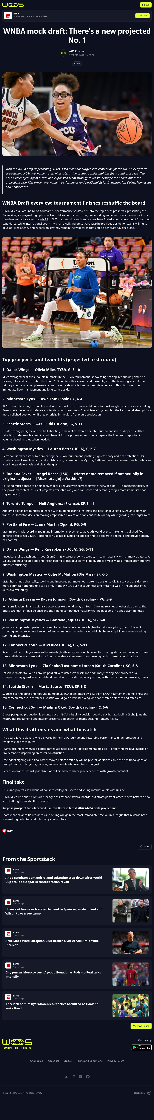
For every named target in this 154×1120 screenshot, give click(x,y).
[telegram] (80, 1076)
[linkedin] (73, 1076)
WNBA (44, 219)
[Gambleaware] (142, 1093)
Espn (10, 830)
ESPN (16, 869)
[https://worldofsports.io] (13, 5)
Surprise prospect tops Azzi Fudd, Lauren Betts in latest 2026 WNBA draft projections (59, 808)
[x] (66, 1076)
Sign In (145, 4)
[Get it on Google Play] (141, 1047)
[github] (88, 1076)
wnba (77, 63)
